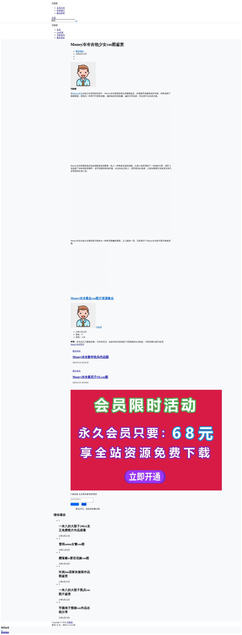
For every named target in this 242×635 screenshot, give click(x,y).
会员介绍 (61, 8)
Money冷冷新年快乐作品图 (91, 357)
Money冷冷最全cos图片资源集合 (92, 298)
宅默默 (99, 327)
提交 (84, 504)
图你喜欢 (80, 51)
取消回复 (74, 504)
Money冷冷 (77, 93)
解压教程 (61, 13)
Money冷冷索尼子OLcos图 (90, 377)
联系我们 (61, 10)
